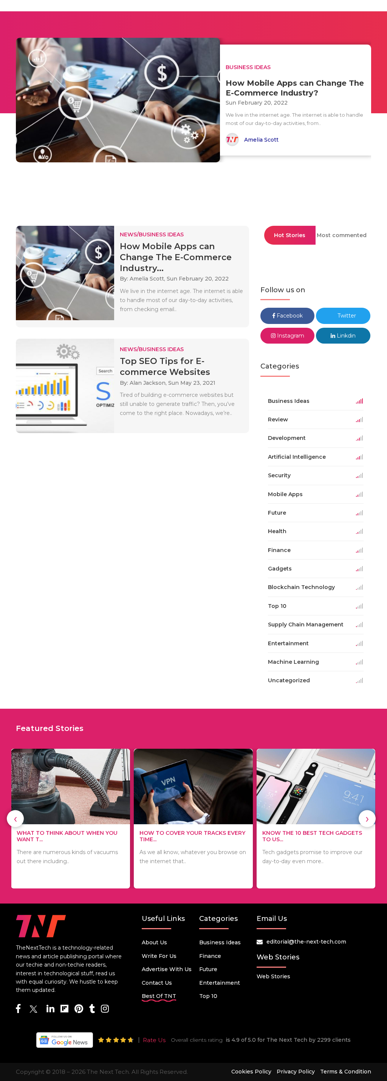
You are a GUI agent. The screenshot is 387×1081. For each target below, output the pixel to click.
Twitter (346, 315)
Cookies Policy (251, 1071)
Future (208, 969)
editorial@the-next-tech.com (306, 941)
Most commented (342, 235)
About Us (154, 942)
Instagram (290, 335)
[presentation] (15, 818)
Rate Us (154, 1040)
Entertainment (219, 982)
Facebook (289, 315)
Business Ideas (220, 942)
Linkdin (345, 335)
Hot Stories (289, 235)
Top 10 (208, 996)
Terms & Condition (345, 1071)
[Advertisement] (193, 191)
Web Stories (273, 976)
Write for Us (159, 956)
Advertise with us (167, 969)
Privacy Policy (296, 1071)
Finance (210, 956)
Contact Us (157, 982)
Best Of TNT (159, 996)
